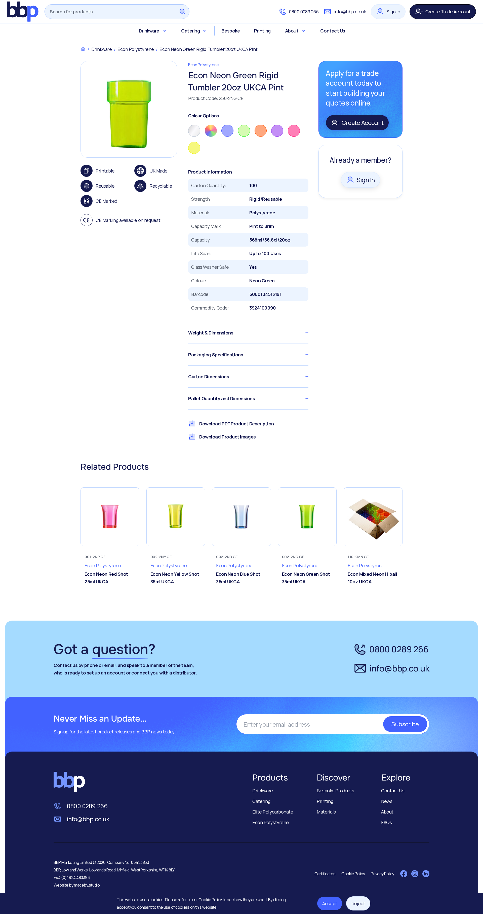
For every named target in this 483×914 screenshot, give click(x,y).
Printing (262, 31)
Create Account (363, 122)
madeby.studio (87, 885)
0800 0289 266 (303, 12)
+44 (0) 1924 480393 (72, 877)
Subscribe (405, 724)
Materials (326, 812)
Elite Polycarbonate (272, 812)
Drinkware (149, 31)
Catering (190, 31)
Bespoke (231, 31)
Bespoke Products (335, 791)
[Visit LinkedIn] (425, 873)
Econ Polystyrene (135, 49)
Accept (329, 903)
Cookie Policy (210, 899)
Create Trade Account (448, 12)
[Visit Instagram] (414, 873)
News (386, 801)
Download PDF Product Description (236, 424)
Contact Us (332, 31)
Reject (358, 903)
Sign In (393, 12)
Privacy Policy (382, 873)
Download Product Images (227, 437)
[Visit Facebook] (403, 873)
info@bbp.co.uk (350, 12)
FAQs (386, 822)
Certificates (325, 873)
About (292, 31)
